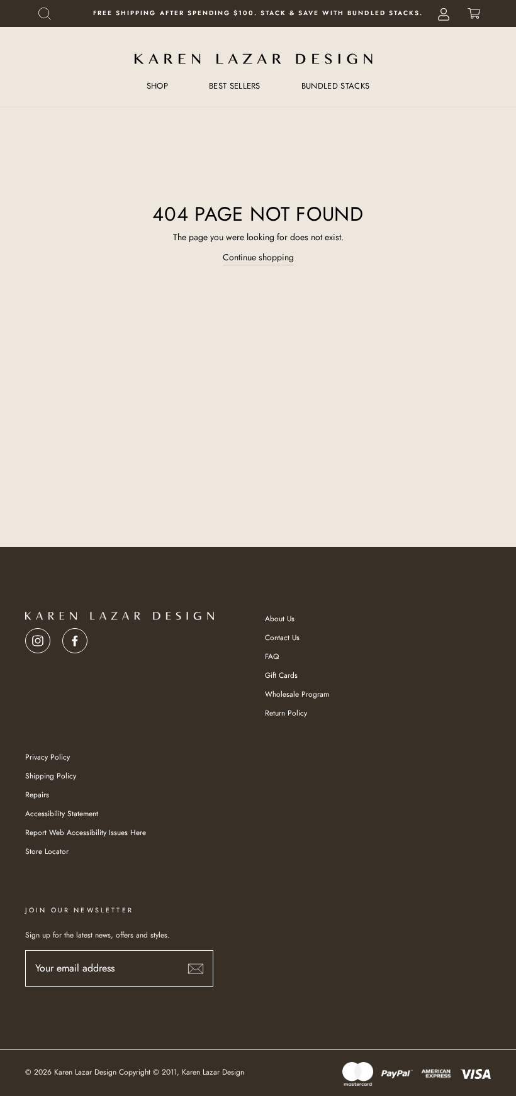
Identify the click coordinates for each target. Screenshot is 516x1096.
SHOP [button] (157, 86)
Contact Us (282, 637)
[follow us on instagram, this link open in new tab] (37, 637)
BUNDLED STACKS (335, 86)
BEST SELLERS (235, 86)
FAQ (272, 656)
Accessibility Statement (61, 813)
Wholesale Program (297, 694)
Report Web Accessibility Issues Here (85, 832)
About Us (279, 618)
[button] (44, 13)
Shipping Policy (50, 775)
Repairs (37, 794)
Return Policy (286, 712)
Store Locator (47, 851)
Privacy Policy (47, 756)
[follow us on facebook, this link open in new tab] (74, 637)
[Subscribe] (196, 968)
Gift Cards (281, 675)
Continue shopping (258, 257)
